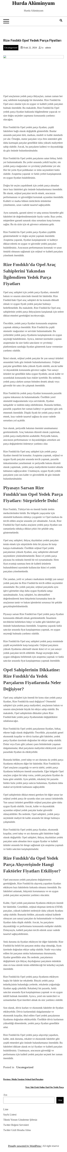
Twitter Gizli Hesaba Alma (17, 1130)
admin (48, 47)
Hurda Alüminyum (33, 3)
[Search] (61, 20)
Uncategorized (10, 47)
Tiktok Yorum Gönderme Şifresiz (20, 1119)
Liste (5, 1109)
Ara (5, 1094)
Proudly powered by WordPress (24, 1146)
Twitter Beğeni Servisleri (16, 1125)
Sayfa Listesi (9, 1114)
